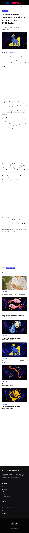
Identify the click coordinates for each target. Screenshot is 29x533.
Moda (3, 486)
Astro (3, 491)
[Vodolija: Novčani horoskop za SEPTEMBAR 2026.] (14, 327)
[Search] (27, 2)
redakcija (5, 27)
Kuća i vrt (4, 501)
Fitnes (3, 498)
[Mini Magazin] (14, 2)
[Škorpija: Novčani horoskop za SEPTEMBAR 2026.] (14, 395)
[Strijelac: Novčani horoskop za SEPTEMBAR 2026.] (14, 372)
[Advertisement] (14, 84)
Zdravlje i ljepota (6, 496)
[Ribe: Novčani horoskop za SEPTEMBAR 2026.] (14, 304)
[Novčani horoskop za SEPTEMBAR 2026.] (14, 283)
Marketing (4, 510)
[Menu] (2, 2)
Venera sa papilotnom (11, 52)
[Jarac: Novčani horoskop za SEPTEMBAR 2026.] (14, 349)
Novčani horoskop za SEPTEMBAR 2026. (14, 294)
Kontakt (4, 513)
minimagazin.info (10, 267)
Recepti (4, 494)
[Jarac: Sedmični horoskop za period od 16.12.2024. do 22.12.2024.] (14, 40)
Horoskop (5, 10)
